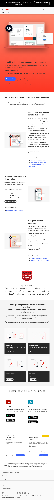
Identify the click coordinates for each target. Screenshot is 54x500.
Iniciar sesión (49, 9)
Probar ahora (9, 351)
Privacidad (22, 495)
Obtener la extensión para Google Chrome (38, 322)
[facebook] (17, 493)
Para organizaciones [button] (6, 479)
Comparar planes (22, 79)
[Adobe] (7, 9)
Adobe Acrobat (5, 12)
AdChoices (18, 497)
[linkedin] (25, 493)
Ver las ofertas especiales (41, 2)
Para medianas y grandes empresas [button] (9, 475)
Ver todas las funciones (34, 151)
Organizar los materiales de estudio (40, 260)
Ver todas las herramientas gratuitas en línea (16, 322)
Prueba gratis (10, 79)
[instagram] (20, 493)
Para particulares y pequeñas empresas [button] (10, 472)
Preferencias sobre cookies (36, 495)
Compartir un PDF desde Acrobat (39, 162)
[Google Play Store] (10, 415)
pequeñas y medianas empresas (25, 84)
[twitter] (22, 493)
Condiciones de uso (28, 495)
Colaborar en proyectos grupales (39, 258)
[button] (44, 9)
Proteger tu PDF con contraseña (14, 210)
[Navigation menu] (2, 9)
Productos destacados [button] (6, 488)
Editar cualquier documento (38, 161)
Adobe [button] (3, 485)
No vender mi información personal (8, 497)
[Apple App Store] (10, 420)
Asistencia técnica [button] (5, 482)
